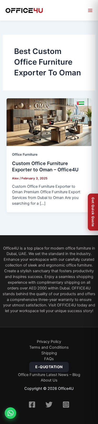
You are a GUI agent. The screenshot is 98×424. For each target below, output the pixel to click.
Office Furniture (25, 154)
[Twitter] (49, 404)
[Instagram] (66, 404)
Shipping (49, 353)
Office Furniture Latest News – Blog (49, 374)
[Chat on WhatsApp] (10, 413)
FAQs (49, 358)
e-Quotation (49, 367)
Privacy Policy (49, 341)
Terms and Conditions (49, 347)
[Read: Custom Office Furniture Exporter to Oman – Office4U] (49, 122)
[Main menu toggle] (90, 10)
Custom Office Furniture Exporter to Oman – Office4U (45, 166)
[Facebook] (32, 404)
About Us (49, 380)
